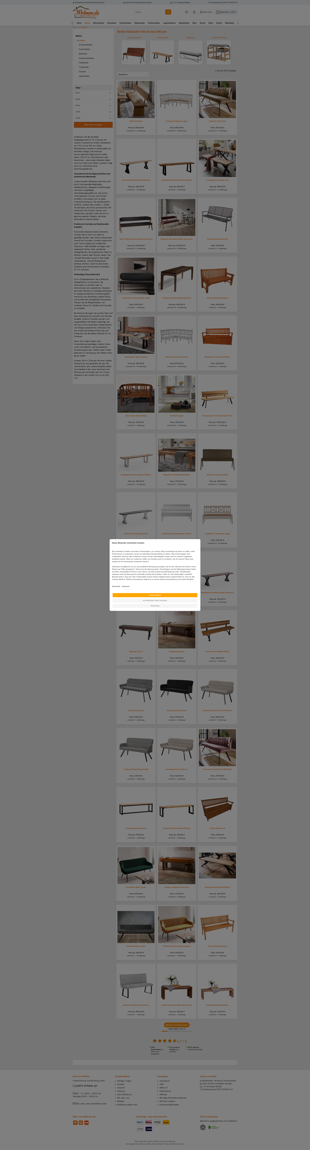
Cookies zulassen (155, 595)
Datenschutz (116, 586)
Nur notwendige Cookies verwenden (155, 600)
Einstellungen (155, 606)
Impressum (125, 586)
